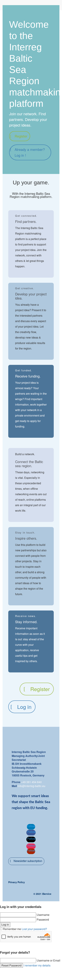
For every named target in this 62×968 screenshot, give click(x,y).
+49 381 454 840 (31, 782)
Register (21, 136)
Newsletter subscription (28, 861)
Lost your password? (34, 929)
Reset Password (11, 965)
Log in (24, 706)
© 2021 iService (42, 893)
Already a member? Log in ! (30, 152)
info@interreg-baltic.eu (31, 786)
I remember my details (37, 965)
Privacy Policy (16, 882)
